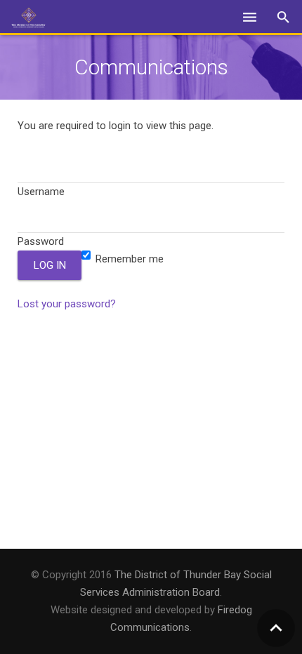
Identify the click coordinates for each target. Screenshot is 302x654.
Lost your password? (67, 304)
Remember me (128, 259)
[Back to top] (276, 628)
